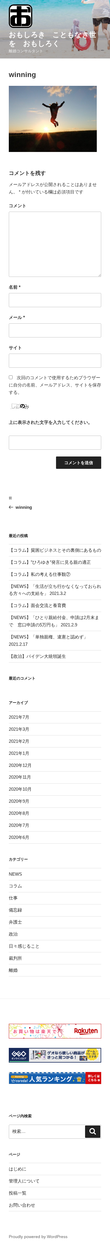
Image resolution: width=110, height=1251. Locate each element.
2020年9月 (19, 801)
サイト (15, 347)
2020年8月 (19, 813)
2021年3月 (19, 729)
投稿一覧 (17, 1192)
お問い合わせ (22, 1205)
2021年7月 (19, 717)
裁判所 (15, 958)
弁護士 (15, 921)
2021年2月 (19, 741)
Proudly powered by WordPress (38, 1236)
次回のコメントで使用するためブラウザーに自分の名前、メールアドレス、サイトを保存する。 (55, 385)
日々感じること (24, 946)
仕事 (13, 897)
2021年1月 (19, 753)
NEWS (15, 874)
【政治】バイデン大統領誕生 (37, 656)
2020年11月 (20, 777)
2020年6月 (19, 837)
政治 (13, 933)
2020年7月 (19, 825)
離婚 (13, 970)
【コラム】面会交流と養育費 (37, 605)
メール (17, 317)
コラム (15, 885)
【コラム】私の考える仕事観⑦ (39, 574)
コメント (17, 205)
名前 (15, 287)
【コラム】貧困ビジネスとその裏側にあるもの (55, 550)
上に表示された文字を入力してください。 (50, 422)
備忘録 (15, 909)
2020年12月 (20, 765)
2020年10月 (20, 789)
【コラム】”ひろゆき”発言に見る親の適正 (50, 562)
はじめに (17, 1168)
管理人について (24, 1180)
